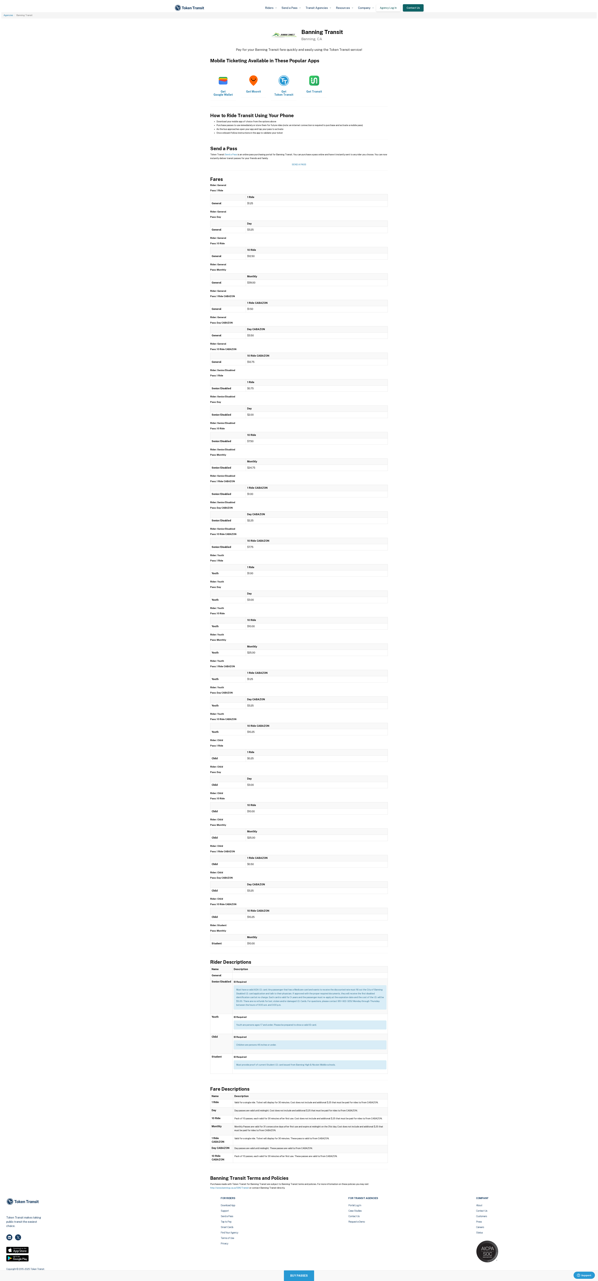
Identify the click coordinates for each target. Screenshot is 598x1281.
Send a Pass (231, 154)
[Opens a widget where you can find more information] (584, 1275)
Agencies (8, 15)
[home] (190, 8)
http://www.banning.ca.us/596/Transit (229, 1188)
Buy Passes (299, 1275)
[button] (271, 7)
